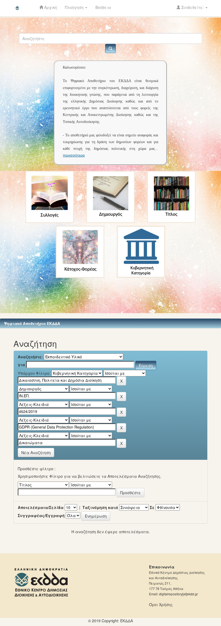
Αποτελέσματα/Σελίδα (41, 507)
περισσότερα (74, 155)
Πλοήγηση (75, 7)
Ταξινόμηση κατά (100, 507)
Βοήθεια (103, 7)
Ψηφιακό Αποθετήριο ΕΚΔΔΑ (32, 323)
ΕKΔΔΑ (126, 620)
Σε (152, 507)
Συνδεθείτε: (192, 7)
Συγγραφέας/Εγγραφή (41, 515)
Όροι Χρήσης (161, 604)
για (21, 364)
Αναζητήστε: (30, 356)
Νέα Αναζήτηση (36, 452)
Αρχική (50, 7)
